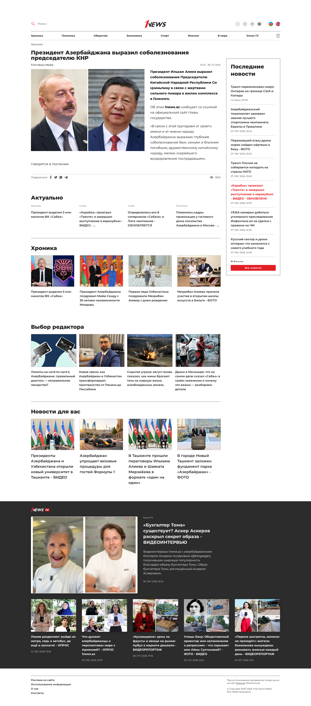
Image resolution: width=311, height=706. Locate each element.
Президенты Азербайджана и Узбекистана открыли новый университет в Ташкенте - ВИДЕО (52, 466)
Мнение (193, 35)
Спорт (165, 35)
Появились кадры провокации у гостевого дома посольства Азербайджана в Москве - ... (197, 219)
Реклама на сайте (43, 680)
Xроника (37, 35)
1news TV (253, 35)
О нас (35, 688)
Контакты (37, 693)
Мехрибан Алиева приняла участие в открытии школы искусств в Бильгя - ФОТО (198, 296)
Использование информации (51, 684)
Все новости (253, 267)
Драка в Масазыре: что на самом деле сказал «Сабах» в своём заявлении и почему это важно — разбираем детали (197, 380)
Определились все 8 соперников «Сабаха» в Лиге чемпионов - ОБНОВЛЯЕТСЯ (146, 219)
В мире (222, 35)
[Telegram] (66, 177)
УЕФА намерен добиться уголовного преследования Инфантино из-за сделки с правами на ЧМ (252, 219)
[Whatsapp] (61, 177)
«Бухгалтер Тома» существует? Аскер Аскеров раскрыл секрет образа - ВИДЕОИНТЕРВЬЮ (176, 533)
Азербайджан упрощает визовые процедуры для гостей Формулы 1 (98, 463)
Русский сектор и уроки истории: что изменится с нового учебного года (250, 244)
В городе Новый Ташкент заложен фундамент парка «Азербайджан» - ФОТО (194, 466)
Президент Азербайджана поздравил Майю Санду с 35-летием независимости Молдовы (100, 298)
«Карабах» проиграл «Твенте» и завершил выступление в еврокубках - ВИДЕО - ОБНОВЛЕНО (252, 192)
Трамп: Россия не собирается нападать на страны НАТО (249, 167)
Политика (68, 35)
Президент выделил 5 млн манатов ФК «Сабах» (51, 214)
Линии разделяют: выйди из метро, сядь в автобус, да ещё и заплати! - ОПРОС (53, 641)
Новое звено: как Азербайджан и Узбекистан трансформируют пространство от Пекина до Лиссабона (100, 380)
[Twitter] (56, 177)
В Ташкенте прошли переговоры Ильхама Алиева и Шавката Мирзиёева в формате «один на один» (149, 469)
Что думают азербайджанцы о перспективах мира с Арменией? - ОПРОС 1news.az (98, 645)
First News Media (42, 65)
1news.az (240, 683)
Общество (101, 35)
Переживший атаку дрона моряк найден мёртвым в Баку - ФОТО (251, 145)
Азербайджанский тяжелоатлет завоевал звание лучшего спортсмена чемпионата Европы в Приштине (250, 118)
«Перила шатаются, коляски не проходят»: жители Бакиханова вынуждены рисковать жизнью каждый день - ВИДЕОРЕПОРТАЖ (257, 645)
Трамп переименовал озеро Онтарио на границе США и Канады (252, 91)
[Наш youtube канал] (238, 24)
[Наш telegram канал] (252, 24)
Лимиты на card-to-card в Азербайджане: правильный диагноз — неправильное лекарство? (53, 378)
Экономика (134, 35)
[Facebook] (51, 177)
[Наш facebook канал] (245, 24)
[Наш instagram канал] (259, 24)
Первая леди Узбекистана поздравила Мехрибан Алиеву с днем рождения (149, 296)
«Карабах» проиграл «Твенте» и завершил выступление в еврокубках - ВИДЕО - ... (101, 219)
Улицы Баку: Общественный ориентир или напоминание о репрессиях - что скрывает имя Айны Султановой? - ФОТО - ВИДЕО (206, 645)
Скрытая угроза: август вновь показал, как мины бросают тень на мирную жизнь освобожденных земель (149, 378)
